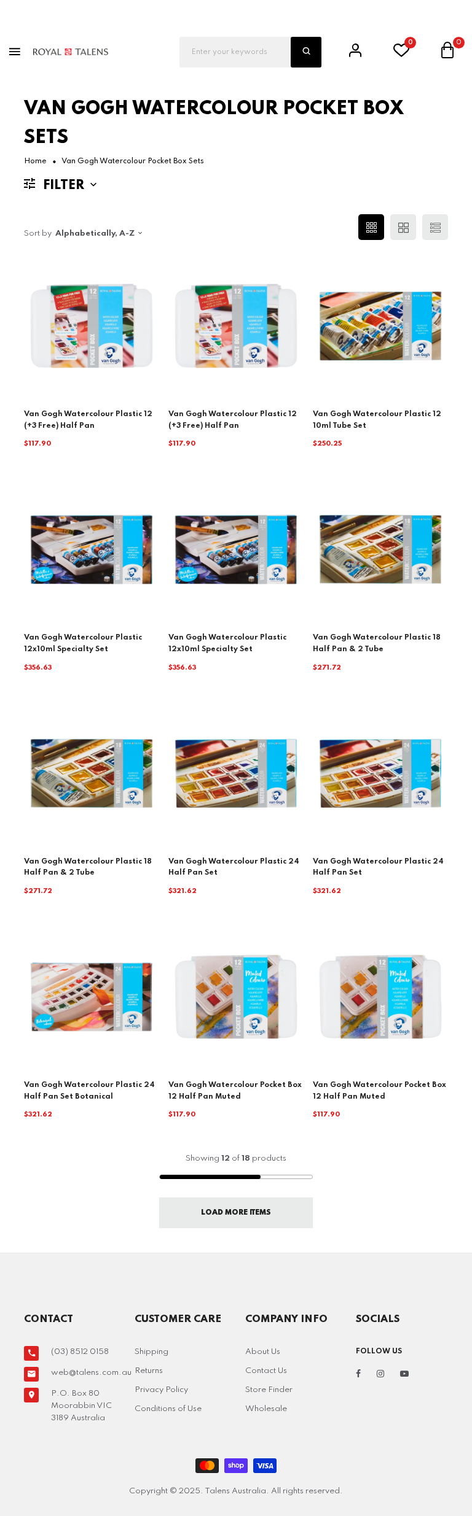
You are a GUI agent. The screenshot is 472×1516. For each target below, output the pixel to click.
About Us (262, 1352)
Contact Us (266, 1371)
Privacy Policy (161, 1390)
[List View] (435, 227)
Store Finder (269, 1390)
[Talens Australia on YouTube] (404, 1374)
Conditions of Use (168, 1409)
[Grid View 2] (403, 227)
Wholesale (266, 1409)
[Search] (306, 52)
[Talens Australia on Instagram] (380, 1374)
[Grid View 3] (371, 227)
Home (35, 161)
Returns (149, 1371)
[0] (401, 54)
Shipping (151, 1352)
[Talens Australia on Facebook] (358, 1374)
